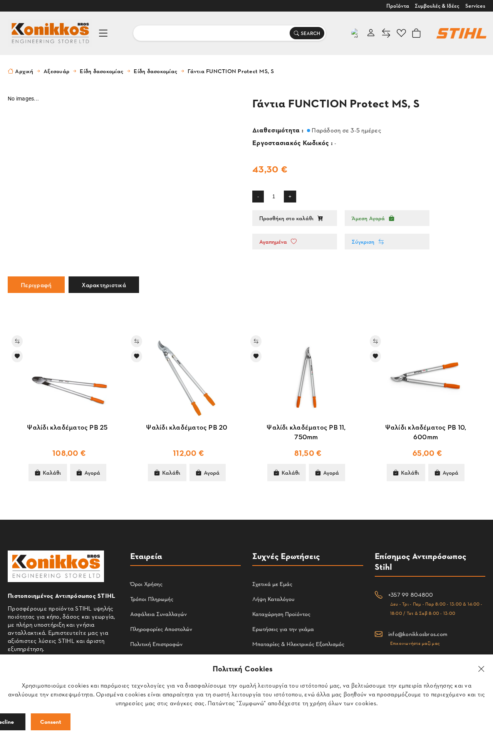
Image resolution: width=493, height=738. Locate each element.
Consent (50, 722)
